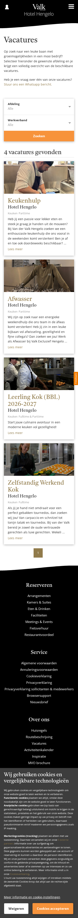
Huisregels (39, 730)
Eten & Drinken (39, 609)
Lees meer (15, 249)
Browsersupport (39, 695)
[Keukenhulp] (39, 177)
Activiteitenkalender (39, 750)
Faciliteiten (39, 615)
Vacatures (39, 743)
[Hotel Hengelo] (39, 10)
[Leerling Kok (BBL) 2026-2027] (39, 374)
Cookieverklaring (19, 874)
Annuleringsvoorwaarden (39, 669)
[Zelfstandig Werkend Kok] (39, 459)
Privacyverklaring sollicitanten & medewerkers (39, 689)
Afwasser (20, 299)
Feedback (75, 378)
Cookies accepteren (53, 908)
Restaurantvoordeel (39, 634)
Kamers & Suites (39, 602)
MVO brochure (39, 763)
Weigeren (16, 908)
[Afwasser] (39, 276)
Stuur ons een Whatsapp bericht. (28, 84)
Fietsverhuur (39, 628)
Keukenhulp (24, 201)
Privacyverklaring (39, 682)
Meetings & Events (39, 622)
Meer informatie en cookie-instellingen (32, 897)
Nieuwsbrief (39, 702)
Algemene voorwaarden (39, 663)
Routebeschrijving (39, 737)
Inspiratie (39, 756)
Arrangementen (39, 596)
